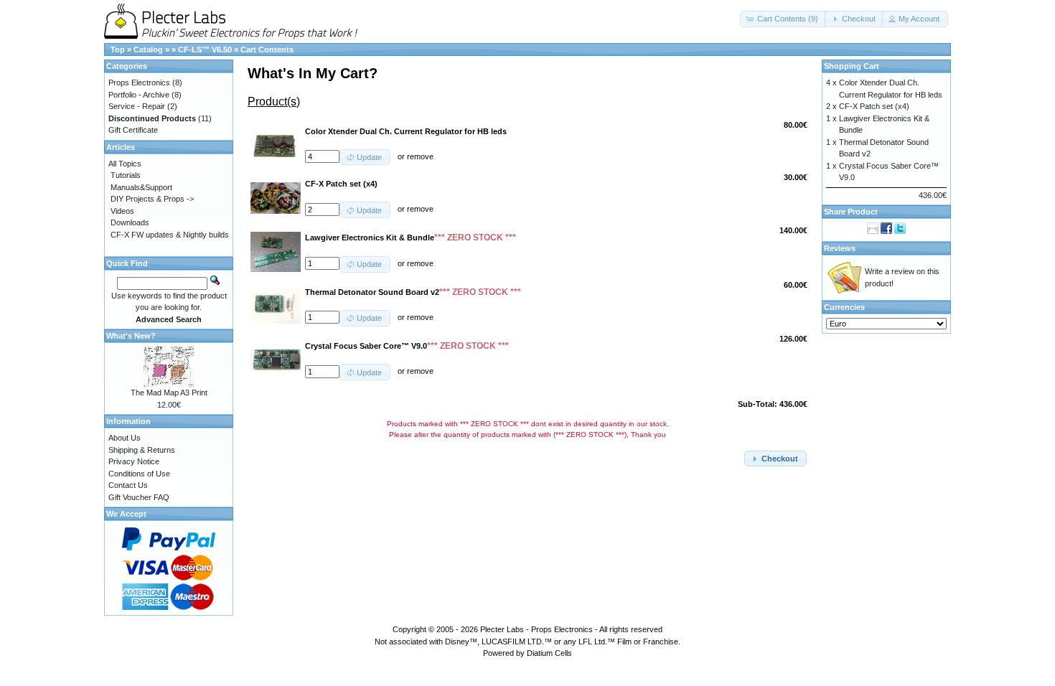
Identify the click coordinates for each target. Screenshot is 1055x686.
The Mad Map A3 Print (169, 392)
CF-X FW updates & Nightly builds (170, 234)
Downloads (130, 222)
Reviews (839, 248)
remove (420, 156)
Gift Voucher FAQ (138, 497)
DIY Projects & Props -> (152, 198)
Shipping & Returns (141, 450)
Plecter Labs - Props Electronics (536, 629)
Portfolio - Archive (138, 94)
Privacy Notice (133, 461)
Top (118, 49)
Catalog (148, 49)
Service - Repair (136, 106)
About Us (124, 437)
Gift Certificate (133, 130)
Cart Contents (267, 49)
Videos (122, 211)
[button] (783, 19)
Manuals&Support (141, 187)
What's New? (131, 336)
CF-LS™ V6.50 (205, 49)
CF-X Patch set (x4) (874, 106)
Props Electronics (139, 82)
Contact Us (128, 485)
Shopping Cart (851, 66)
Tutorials (126, 175)
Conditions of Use (139, 473)
